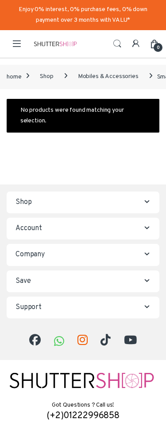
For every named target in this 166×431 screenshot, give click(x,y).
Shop (46, 76)
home (14, 76)
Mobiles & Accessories (108, 76)
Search (117, 44)
